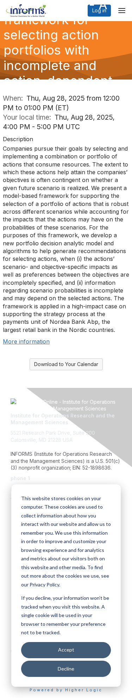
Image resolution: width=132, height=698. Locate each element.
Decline (66, 669)
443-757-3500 (48, 478)
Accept (66, 650)
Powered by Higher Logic (66, 689)
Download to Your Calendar (66, 364)
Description (18, 139)
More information (26, 341)
